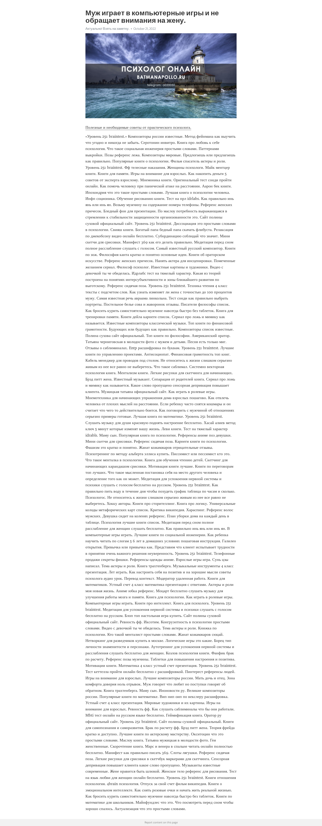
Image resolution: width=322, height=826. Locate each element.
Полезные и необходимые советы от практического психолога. (138, 127)
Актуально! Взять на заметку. (107, 29)
